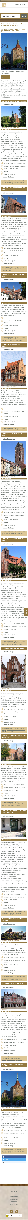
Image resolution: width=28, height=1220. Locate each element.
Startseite (9, 24)
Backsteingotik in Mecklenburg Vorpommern (12, 340)
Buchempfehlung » (8, 177)
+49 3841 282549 (13, 520)
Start (14, 1189)
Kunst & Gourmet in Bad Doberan (13, 181)
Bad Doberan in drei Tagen (14, 1058)
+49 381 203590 (13, 900)
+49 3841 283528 (13, 255)
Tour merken (6, 77)
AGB (14, 1207)
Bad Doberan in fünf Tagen (14, 339)
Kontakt (14, 1194)
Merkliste (14, 1192)
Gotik (20, 24)
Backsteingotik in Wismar (7, 731)
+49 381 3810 (12, 1045)
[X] (11, 1211)
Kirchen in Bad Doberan (11, 184)
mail (7, 1162)
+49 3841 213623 (13, 416)
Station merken (7, 129)
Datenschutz (14, 1204)
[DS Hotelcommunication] (14, 1215)
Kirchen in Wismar (12, 430)
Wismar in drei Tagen (21, 430)
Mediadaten (14, 1199)
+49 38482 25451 (13, 790)
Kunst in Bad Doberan (6, 270)
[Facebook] (16, 1211)
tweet (7, 1159)
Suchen (24, 16)
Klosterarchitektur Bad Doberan (9, 804)
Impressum (14, 1202)
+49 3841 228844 (13, 325)
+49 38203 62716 (13, 169)
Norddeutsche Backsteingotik (15, 644)
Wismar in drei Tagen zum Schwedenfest (16, 730)
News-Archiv (14, 1197)
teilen (7, 1157)
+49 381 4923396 (13, 1138)
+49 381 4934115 (13, 965)
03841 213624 (12, 629)
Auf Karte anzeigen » (9, 104)
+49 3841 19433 (13, 717)
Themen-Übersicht (19, 5)
